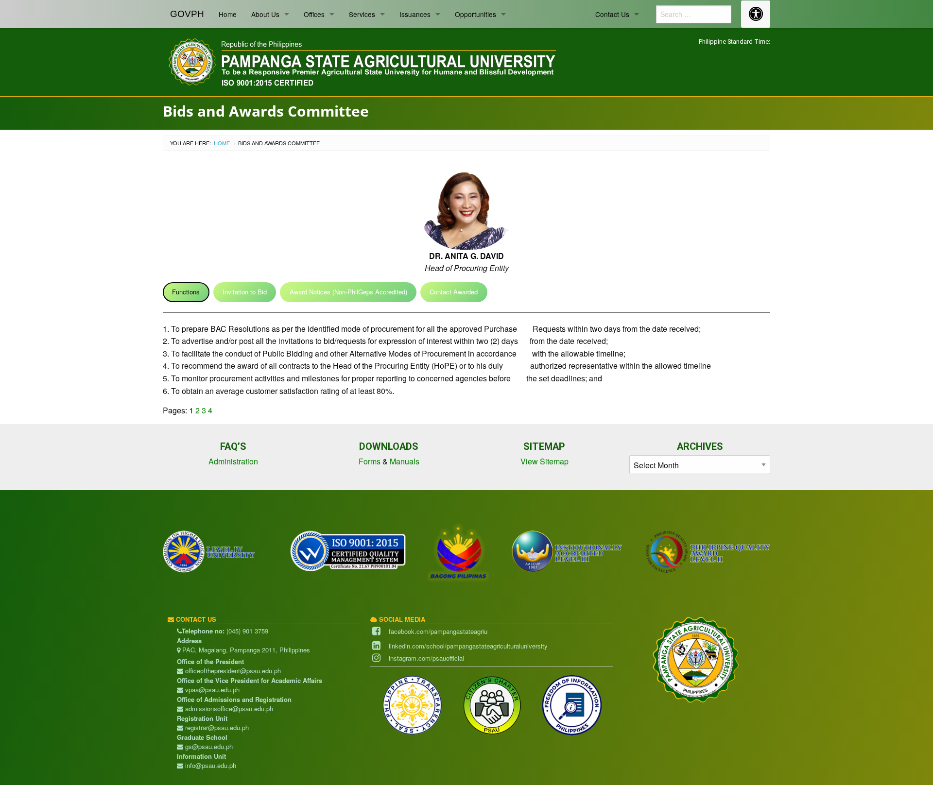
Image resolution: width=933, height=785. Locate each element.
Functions (186, 291)
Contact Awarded (454, 291)
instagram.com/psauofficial (426, 658)
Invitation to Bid (245, 291)
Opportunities (475, 14)
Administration (233, 461)
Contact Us (612, 14)
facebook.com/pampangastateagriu (438, 631)
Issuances (415, 14)
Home (228, 14)
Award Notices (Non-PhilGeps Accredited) (348, 291)
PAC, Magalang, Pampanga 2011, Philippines (245, 649)
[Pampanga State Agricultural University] (361, 60)
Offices (314, 14)
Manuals (404, 461)
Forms (369, 461)
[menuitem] (187, 14)
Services (362, 14)
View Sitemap (544, 461)
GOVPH (187, 14)
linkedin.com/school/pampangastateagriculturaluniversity (468, 645)
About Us (265, 14)
